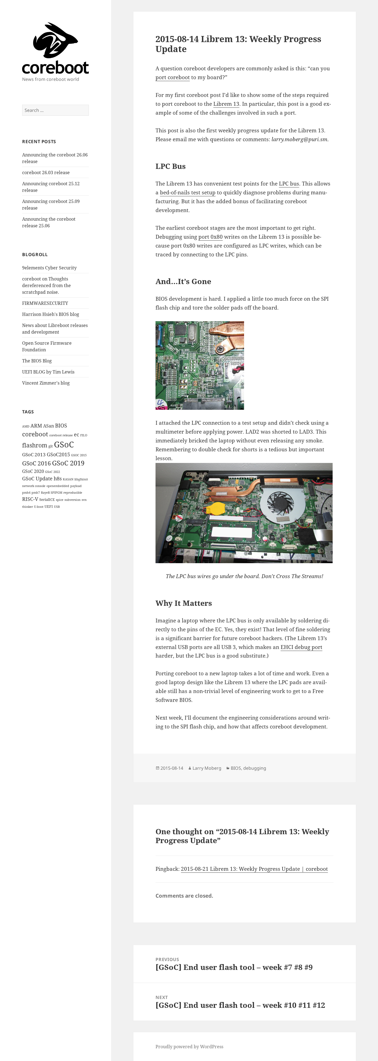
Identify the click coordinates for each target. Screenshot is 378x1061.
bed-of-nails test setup (188, 192)
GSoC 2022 (52, 472)
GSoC (64, 444)
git (50, 446)
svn (84, 500)
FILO (83, 435)
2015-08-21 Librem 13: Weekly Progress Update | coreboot (254, 868)
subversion (72, 500)
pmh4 (26, 493)
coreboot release (61, 435)
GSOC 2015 (79, 455)
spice (59, 500)
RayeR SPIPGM (51, 493)
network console (33, 486)
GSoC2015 (58, 454)
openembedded (57, 486)
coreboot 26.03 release (46, 172)
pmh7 (36, 493)
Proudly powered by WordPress (189, 1047)
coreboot (35, 434)
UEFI (49, 506)
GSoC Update (37, 478)
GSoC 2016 (36, 463)
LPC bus (289, 183)
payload (76, 486)
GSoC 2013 (34, 454)
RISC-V (30, 499)
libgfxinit (81, 479)
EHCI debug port (301, 647)
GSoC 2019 (68, 463)
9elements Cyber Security (49, 268)
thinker (27, 507)
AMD (25, 426)
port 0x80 (210, 236)
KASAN (68, 479)
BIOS (61, 425)
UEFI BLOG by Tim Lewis (48, 372)
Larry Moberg (207, 768)
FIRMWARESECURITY (45, 303)
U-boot (38, 507)
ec (76, 434)
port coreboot (173, 77)
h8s (58, 478)
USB (57, 507)
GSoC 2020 (33, 471)
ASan (48, 426)
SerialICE (47, 499)
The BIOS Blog (37, 361)
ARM (36, 425)
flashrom (34, 445)
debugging (254, 768)
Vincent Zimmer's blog (46, 383)
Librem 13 (226, 103)
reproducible (72, 493)
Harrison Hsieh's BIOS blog (50, 314)
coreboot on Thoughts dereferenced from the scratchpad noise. (46, 285)
